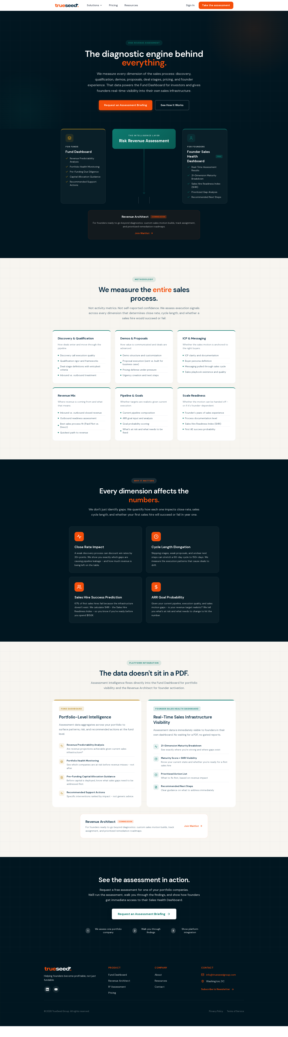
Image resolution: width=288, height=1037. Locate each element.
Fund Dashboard (117, 974)
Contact (159, 986)
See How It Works (172, 105)
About (158, 974)
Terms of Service (235, 1011)
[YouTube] (56, 989)
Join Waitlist (142, 233)
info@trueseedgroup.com (221, 974)
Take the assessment (216, 5)
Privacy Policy (216, 1011)
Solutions (93, 5)
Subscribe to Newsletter (215, 989)
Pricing (113, 5)
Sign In (190, 5)
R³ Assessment (117, 986)
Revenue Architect (119, 980)
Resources (131, 5)
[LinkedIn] (47, 989)
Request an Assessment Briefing (125, 105)
